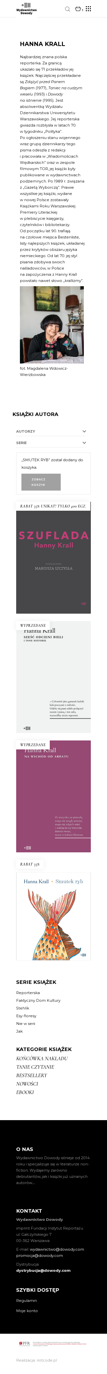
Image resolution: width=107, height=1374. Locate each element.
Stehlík (22, 1008)
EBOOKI (25, 1092)
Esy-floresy (26, 1015)
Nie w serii (25, 1023)
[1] (78, 9)
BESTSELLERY (31, 1075)
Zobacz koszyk (39, 482)
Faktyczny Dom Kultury (38, 1000)
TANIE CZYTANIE (35, 1066)
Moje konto (27, 1310)
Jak (19, 1031)
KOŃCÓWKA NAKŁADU (42, 1058)
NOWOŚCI (27, 1083)
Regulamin (26, 1300)
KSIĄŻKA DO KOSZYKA (53, 586)
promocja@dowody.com (39, 1255)
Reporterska (28, 992)
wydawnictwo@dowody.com (57, 1249)
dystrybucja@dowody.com (43, 1270)
